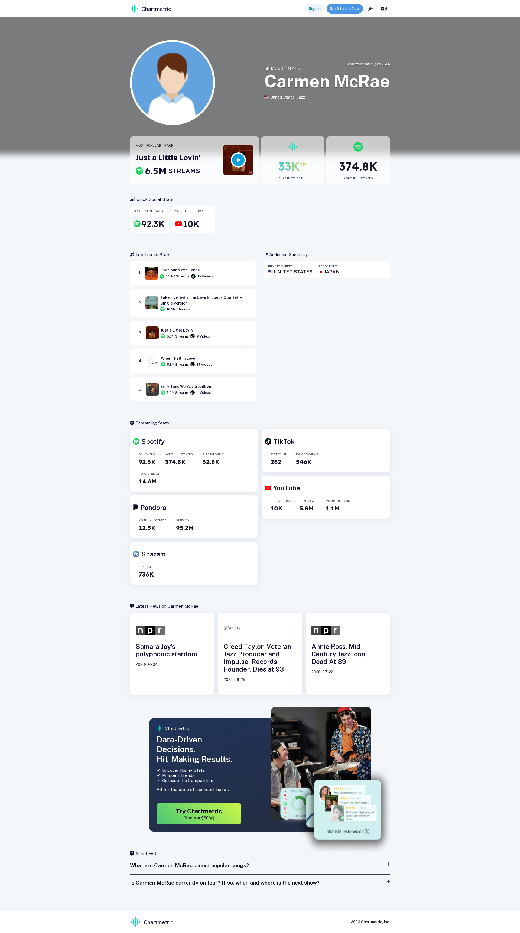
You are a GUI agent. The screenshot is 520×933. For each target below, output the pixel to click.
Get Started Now (345, 8)
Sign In (315, 8)
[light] (370, 8)
